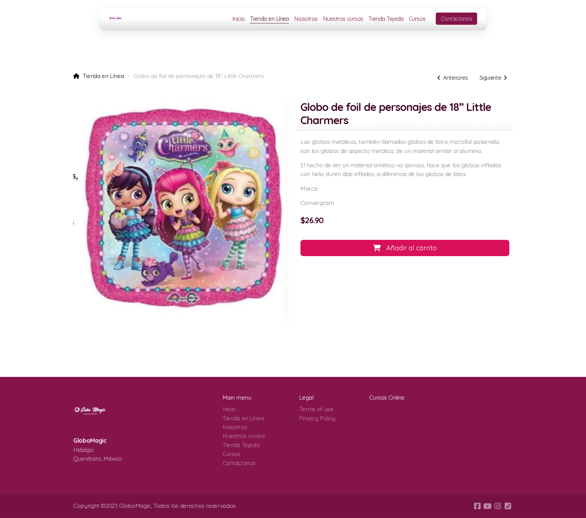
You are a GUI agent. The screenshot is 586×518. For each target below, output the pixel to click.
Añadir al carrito (411, 248)
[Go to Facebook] (477, 506)
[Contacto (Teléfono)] (508, 506)
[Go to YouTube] (487, 506)
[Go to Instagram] (497, 506)
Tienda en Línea (103, 75)
